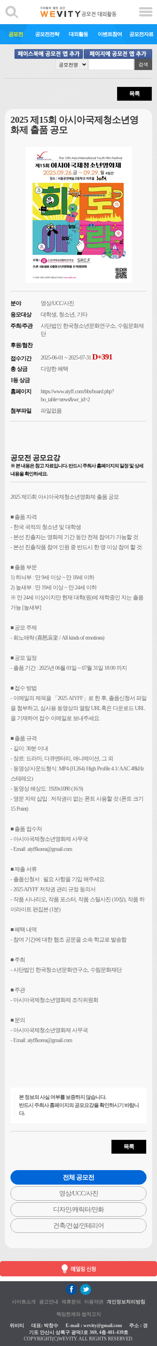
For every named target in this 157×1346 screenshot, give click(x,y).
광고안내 (48, 1302)
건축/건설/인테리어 (78, 1225)
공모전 (15, 34)
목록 (134, 94)
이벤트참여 (110, 34)
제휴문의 (71, 1302)
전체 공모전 (78, 1177)
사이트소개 (24, 1302)
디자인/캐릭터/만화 (78, 1209)
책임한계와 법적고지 (78, 1314)
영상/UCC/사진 (78, 1193)
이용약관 (93, 1302)
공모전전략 (47, 34)
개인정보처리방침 (126, 1302)
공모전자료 (141, 34)
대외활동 (78, 34)
